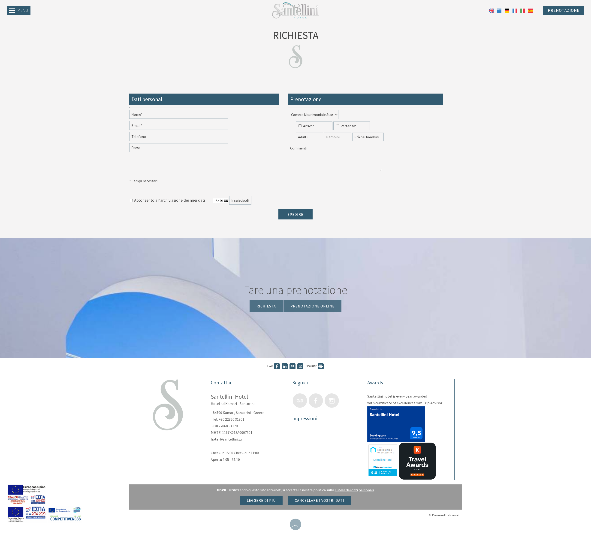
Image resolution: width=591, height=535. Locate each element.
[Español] (530, 10)
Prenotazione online (312, 306)
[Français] (515, 10)
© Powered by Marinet (444, 515)
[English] (492, 10)
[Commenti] (340, 159)
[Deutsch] (507, 10)
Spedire (295, 214)
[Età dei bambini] (368, 138)
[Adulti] (309, 138)
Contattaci (222, 382)
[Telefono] (183, 137)
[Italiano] (523, 10)
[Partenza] (351, 127)
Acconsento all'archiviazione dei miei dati (169, 200)
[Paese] (183, 148)
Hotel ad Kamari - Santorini (232, 403)
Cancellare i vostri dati (319, 500)
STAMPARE (311, 366)
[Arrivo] (314, 127)
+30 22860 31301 (231, 419)
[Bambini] (337, 138)
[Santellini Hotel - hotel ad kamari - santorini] (295, 9)
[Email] (183, 126)
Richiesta (266, 306)
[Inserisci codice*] (245, 201)
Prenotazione (563, 10)
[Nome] (183, 115)
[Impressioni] (297, 434)
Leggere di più (261, 500)
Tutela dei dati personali (354, 490)
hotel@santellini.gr (226, 439)
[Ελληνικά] (500, 10)
